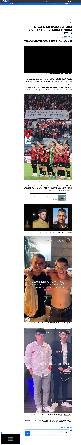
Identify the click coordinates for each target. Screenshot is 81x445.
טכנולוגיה (28, 1)
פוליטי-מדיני (46, 3)
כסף (45, 1)
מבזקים (61, 3)
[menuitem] (64, 1)
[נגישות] (2, 1)
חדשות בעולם (40, 3)
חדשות (65, 1)
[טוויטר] (12, 4)
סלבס (48, 1)
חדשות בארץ (51, 3)
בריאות (37, 1)
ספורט (61, 1)
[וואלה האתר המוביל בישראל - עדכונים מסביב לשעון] (70, 1)
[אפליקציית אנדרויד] (16, 4)
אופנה (24, 1)
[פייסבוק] (10, 4)
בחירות (56, 1)
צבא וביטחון (57, 3)
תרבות (52, 1)
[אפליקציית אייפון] (14, 4)
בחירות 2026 (34, 3)
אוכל (41, 1)
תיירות (33, 1)
